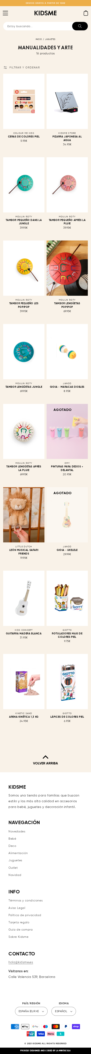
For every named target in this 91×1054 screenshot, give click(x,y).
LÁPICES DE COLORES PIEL (67, 717)
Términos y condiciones (25, 900)
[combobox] (45, 26)
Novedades (16, 831)
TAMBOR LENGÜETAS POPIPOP (67, 305)
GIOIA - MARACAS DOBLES (67, 387)
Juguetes (50, 39)
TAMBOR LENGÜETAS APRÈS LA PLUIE (23, 468)
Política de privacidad (24, 915)
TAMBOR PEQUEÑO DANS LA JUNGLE (24, 222)
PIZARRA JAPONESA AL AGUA (67, 139)
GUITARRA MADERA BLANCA (23, 633)
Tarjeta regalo (18, 922)
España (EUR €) (29, 1011)
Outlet (13, 867)
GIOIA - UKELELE (67, 550)
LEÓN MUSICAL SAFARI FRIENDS (23, 552)
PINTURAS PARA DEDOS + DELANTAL (67, 468)
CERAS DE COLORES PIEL (24, 137)
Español (61, 1011)
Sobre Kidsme (18, 936)
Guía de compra (20, 929)
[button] (5, 13)
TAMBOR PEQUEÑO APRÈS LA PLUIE (67, 222)
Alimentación (18, 853)
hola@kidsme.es (20, 962)
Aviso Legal (16, 908)
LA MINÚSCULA (63, 1051)
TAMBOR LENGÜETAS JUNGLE (24, 387)
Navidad (14, 875)
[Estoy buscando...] (80, 26)
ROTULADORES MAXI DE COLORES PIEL (67, 635)
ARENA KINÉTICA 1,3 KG (24, 717)
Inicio (39, 39)
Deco (12, 846)
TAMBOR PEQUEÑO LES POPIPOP (24, 305)
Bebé (12, 838)
